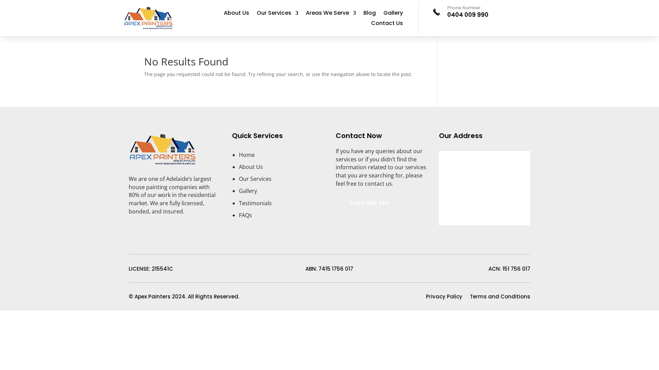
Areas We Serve (327, 14)
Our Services (274, 14)
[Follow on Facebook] (131, 226)
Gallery (393, 14)
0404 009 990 (467, 15)
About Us (236, 14)
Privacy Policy (444, 297)
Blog (369, 14)
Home (247, 155)
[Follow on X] (157, 226)
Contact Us (387, 24)
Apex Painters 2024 (159, 296)
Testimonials (255, 203)
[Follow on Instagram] (170, 226)
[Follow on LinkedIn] (144, 226)
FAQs (245, 215)
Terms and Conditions (500, 297)
